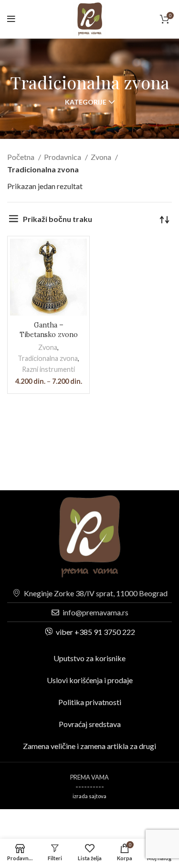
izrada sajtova (89, 796)
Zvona (102, 156)
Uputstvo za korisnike (89, 658)
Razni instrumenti (48, 369)
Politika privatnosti (89, 702)
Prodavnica (63, 156)
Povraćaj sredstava (90, 723)
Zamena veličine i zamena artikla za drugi (89, 745)
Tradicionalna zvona (48, 358)
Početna (21, 156)
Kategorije (85, 102)
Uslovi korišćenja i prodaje (90, 680)
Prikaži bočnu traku (57, 218)
